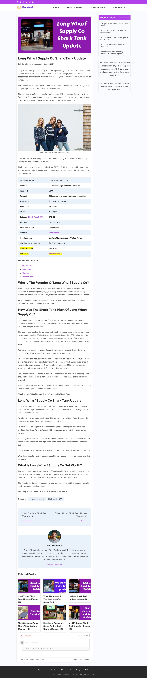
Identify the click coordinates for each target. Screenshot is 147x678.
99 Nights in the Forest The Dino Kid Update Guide (114, 25)
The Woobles (27, 266)
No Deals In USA (55, 499)
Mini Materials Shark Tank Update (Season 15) (79, 626)
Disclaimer (106, 670)
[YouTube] (33, 2)
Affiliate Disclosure (91, 670)
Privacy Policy (75, 670)
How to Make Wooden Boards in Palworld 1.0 (112, 46)
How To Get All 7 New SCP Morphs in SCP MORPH (114, 39)
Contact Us (52, 670)
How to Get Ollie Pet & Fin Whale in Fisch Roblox (113, 32)
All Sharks (118, 7)
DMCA (63, 670)
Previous (28, 521)
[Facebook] (17, 2)
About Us (40, 670)
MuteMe (25, 273)
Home (56, 7)
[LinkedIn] (26, 2)
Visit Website (55, 233)
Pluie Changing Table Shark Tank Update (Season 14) (28, 626)
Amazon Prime (55, 254)
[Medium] (29, 2)
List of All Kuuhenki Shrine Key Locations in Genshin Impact (111, 53)
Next (82, 521)
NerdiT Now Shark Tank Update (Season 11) (28, 599)
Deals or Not (97, 7)
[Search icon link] (129, 8)
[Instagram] (23, 2)
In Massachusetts (37, 499)
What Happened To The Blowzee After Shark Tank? (52, 599)
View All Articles (53, 564)
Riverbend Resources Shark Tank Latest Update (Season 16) (53, 626)
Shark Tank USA (75, 7)
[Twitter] (20, 2)
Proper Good (27, 277)
